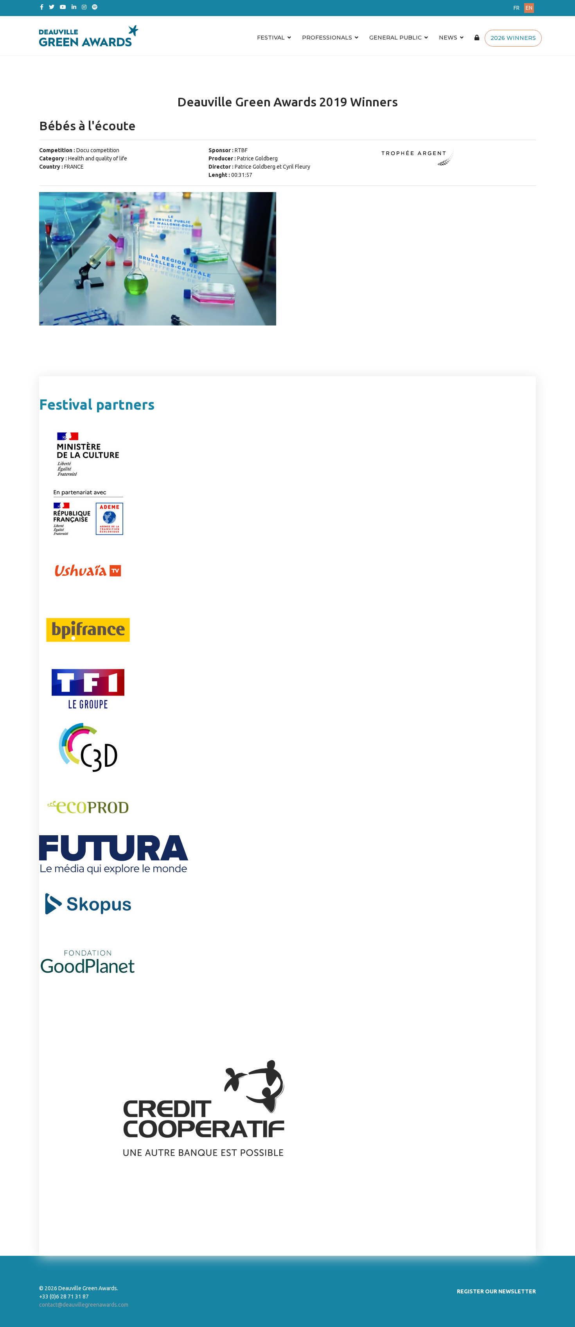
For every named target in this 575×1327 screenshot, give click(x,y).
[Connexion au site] (477, 38)
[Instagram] (84, 7)
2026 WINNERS (513, 37)
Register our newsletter (496, 1291)
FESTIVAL (271, 37)
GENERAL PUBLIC (395, 37)
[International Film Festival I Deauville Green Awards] (246, 36)
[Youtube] (63, 7)
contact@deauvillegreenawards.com (83, 1305)
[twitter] (51, 7)
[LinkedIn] (74, 7)
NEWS (448, 37)
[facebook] (41, 7)
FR (516, 8)
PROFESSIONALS (327, 37)
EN (529, 8)
